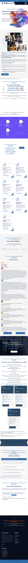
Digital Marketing (4, 553)
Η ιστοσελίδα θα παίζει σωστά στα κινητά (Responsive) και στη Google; (13, 469)
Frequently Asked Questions (17, 542)
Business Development (5, 552)
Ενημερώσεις (17, 539)
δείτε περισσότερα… (4, 546)
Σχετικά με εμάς (17, 535)
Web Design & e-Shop (6, 167)
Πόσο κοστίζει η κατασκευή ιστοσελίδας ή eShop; (10, 459)
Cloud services (4, 556)
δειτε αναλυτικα (5, 405)
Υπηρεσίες (16, 536)
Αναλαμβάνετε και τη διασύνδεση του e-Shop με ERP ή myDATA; (12, 475)
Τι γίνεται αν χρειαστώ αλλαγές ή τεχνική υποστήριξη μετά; (11, 472)
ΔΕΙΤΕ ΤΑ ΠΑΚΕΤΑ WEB (13, 24)
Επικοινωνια (13, 351)
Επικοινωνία (16, 540)
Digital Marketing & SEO (20, 167)
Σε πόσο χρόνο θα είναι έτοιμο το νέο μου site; (9, 466)
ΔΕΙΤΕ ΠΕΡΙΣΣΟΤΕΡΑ (4, 74)
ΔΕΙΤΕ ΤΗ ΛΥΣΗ (5, 175)
